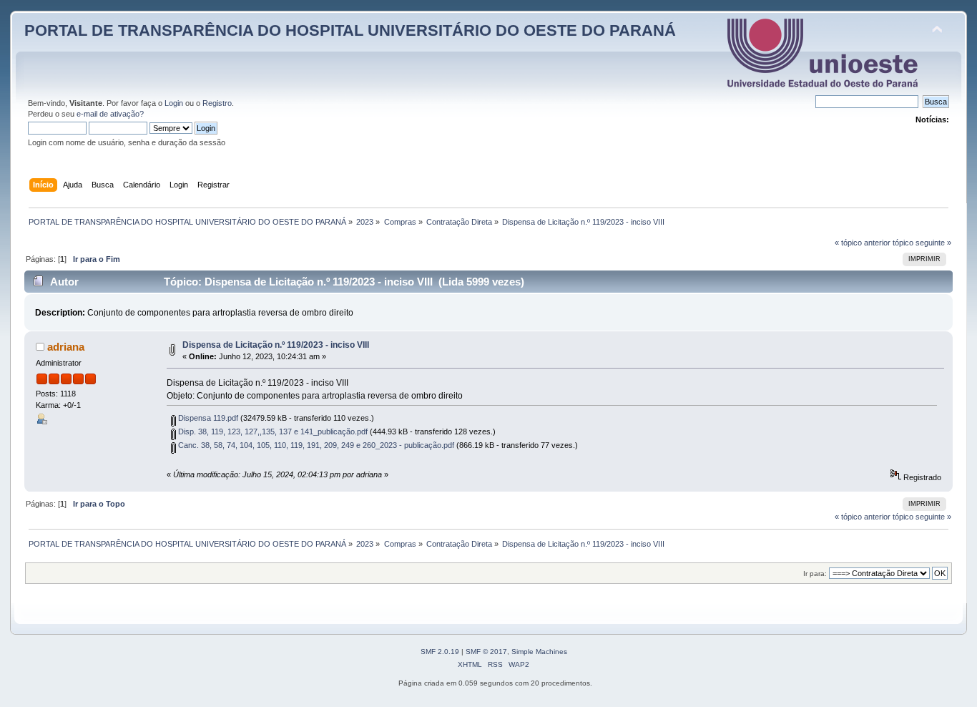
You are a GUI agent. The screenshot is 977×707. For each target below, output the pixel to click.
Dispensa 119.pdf (207, 418)
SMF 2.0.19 (440, 651)
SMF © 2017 (486, 651)
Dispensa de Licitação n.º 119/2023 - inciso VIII (275, 345)
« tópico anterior (862, 242)
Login (174, 103)
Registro (217, 103)
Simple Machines (539, 651)
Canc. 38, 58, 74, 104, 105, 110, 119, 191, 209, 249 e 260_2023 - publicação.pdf (315, 445)
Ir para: (815, 573)
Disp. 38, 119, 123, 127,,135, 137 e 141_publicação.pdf (272, 431)
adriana (65, 347)
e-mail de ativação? (110, 113)
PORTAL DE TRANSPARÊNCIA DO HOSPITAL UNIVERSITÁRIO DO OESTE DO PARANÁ (350, 30)
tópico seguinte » (922, 242)
